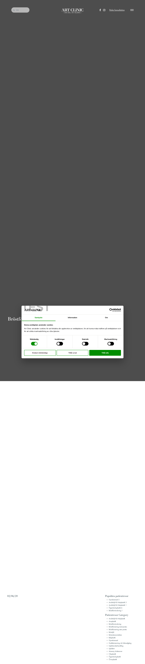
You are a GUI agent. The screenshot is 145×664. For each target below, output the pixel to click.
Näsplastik (112, 654)
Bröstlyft (111, 632)
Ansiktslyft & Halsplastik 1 (118, 605)
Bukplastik (112, 637)
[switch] (60, 343)
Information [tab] (72, 318)
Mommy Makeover (115, 651)
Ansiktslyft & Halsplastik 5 (118, 602)
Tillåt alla (105, 353)
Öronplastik (113, 659)
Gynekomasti (113, 640)
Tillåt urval (72, 353)
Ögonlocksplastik (115, 656)
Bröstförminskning (115, 624)
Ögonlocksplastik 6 (115, 608)
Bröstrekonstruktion (115, 635)
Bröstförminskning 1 (116, 610)
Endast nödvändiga (40, 353)
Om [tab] (106, 318)
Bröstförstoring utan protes (118, 629)
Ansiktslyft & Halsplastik (117, 618)
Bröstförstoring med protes (118, 627)
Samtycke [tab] (38, 318)
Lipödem (112, 648)
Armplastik (112, 621)
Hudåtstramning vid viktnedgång (120, 643)
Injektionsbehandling (116, 646)
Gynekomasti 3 (114, 599)
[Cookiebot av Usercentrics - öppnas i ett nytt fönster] (111, 310)
